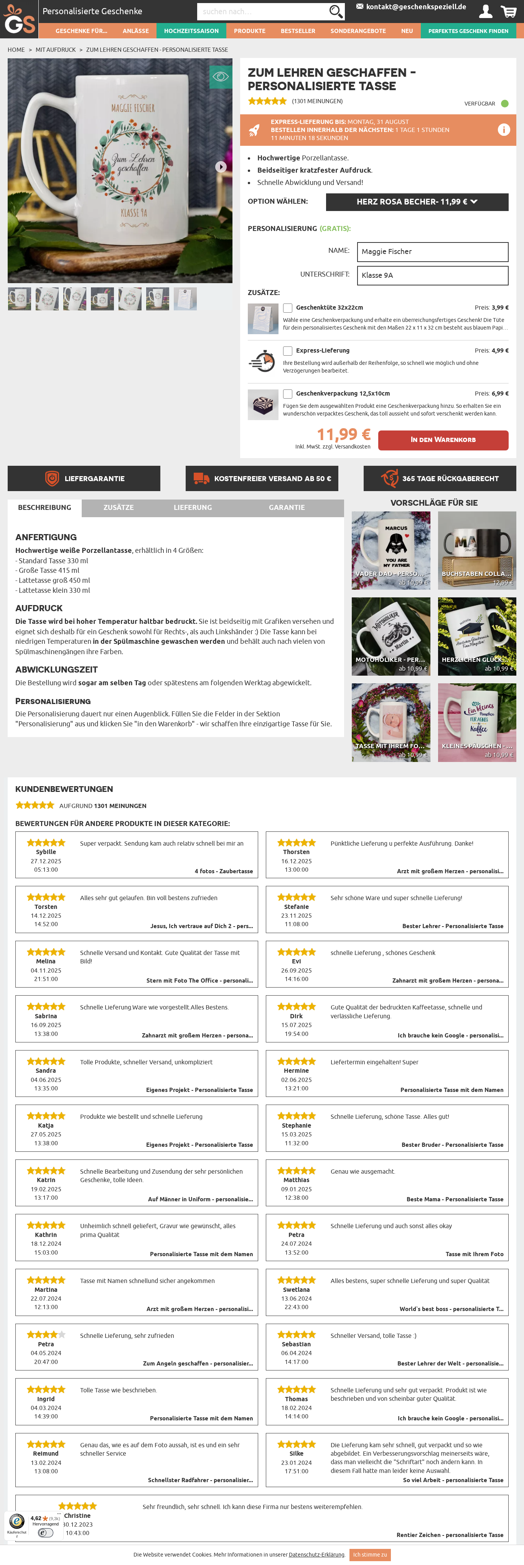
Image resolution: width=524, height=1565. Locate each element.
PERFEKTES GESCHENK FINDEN (468, 31)
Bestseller (298, 31)
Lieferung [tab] (193, 508)
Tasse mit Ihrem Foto (475, 1254)
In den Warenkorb (443, 439)
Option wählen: (278, 201)
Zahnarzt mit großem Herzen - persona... (448, 981)
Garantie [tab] (287, 508)
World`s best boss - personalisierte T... (452, 1309)
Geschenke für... (81, 31)
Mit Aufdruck (56, 49)
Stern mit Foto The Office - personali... (200, 981)
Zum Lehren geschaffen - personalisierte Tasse (157, 49)
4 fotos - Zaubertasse (224, 872)
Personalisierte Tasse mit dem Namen (452, 1090)
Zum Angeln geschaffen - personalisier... (198, 1364)
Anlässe (136, 31)
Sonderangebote (358, 31)
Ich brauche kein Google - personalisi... (451, 1036)
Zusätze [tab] (119, 508)
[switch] (45, 1532)
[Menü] (59, 1515)
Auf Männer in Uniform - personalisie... (200, 1200)
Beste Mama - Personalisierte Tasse (455, 1200)
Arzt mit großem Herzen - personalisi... (450, 872)
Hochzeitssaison (191, 31)
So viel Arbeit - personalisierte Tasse (453, 1480)
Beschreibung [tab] (44, 508)
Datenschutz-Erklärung (316, 1555)
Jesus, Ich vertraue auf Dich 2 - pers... (201, 926)
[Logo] (19, 19)
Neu (407, 31)
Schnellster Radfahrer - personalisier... (200, 1480)
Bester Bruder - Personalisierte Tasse (453, 1145)
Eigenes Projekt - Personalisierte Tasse (199, 1090)
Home (16, 49)
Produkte (249, 31)
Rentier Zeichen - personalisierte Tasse (450, 1535)
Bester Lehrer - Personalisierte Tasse (453, 926)
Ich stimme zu (370, 1555)
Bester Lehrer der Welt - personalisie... (450, 1364)
